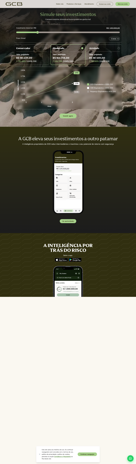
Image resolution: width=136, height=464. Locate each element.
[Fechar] (40, 454)
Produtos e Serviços (74, 4)
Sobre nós (59, 4)
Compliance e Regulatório (62, 456)
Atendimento (89, 4)
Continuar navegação (87, 454)
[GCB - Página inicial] (14, 4)
